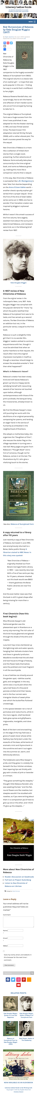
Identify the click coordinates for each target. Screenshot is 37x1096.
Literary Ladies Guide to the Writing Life (18, 1088)
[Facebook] (8, 979)
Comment (7, 915)
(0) (25, 38)
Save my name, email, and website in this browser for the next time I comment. (18, 957)
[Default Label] (24, 979)
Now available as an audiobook (18, 1082)
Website (5, 946)
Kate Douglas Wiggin (19, 283)
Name (5, 932)
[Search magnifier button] (32, 973)
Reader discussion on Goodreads (19, 877)
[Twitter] (13, 979)
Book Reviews (16, 891)
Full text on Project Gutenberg (18, 880)
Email (5, 939)
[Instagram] (18, 979)
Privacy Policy (18, 1091)
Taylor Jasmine (9, 37)
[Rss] (29, 979)
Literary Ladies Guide (18, 7)
